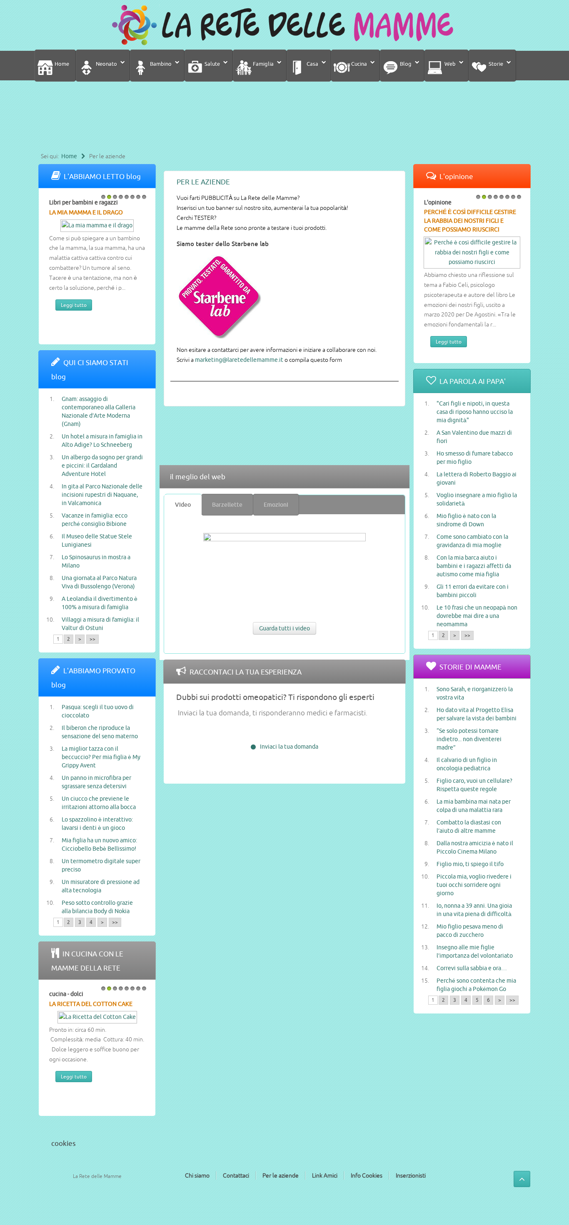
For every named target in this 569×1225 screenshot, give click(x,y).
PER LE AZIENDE (203, 182)
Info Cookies (366, 1175)
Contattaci (236, 1175)
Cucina (358, 64)
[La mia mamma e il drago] (97, 225)
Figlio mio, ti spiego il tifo (470, 864)
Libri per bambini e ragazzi (83, 202)
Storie (495, 64)
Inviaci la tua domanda (289, 746)
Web (449, 64)
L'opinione (438, 202)
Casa (311, 64)
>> (92, 639)
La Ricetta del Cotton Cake (90, 1004)
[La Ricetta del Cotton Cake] (97, 1016)
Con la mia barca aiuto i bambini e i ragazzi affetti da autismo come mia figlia (474, 566)
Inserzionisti (411, 1175)
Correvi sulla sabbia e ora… (472, 968)
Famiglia (263, 64)
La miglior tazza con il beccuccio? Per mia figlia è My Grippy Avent (101, 757)
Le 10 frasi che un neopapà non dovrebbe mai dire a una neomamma (477, 615)
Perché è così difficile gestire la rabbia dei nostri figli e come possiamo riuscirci (470, 221)
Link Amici (324, 1175)
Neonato (106, 64)
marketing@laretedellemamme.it (239, 359)
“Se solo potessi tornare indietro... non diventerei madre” (469, 739)
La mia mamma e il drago (86, 212)
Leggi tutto (74, 305)
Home (61, 64)
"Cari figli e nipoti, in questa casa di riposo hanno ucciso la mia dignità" (475, 411)
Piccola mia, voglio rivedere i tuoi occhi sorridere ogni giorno (474, 884)
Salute (211, 64)
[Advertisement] (282, 120)
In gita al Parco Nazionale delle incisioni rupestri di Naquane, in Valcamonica (102, 494)
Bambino (160, 64)
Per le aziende (280, 1175)
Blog (405, 64)
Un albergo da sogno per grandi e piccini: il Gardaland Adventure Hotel (102, 465)
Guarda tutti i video (284, 628)
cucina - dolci (66, 994)
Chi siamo (197, 1175)
